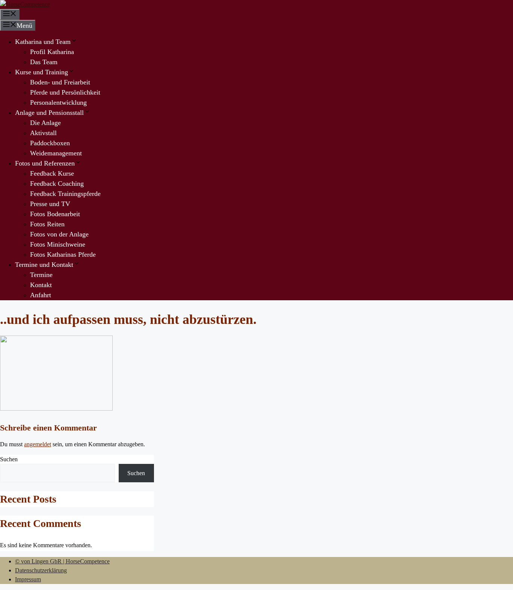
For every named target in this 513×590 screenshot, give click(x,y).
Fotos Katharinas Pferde (63, 254)
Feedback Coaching (57, 183)
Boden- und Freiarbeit (60, 82)
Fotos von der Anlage (59, 234)
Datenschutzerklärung (41, 570)
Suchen (9, 459)
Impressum (28, 579)
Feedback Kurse (52, 173)
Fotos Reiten (47, 224)
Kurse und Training (41, 72)
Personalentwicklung (58, 102)
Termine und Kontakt (44, 264)
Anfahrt (40, 295)
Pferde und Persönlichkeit (65, 92)
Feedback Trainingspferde (65, 193)
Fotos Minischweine (57, 244)
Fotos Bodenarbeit (55, 214)
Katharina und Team (43, 41)
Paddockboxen (50, 143)
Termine (41, 274)
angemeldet (37, 444)
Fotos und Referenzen (45, 163)
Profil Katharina (52, 52)
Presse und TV (50, 204)
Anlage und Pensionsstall (49, 112)
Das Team (43, 62)
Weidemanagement (56, 153)
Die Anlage (45, 122)
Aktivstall (43, 133)
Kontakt (41, 285)
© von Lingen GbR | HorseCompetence (62, 561)
